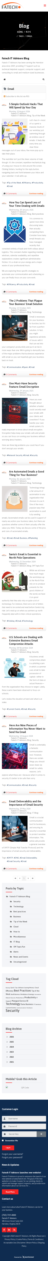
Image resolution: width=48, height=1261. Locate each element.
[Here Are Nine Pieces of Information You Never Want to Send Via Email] (15, 756)
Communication (14, 367)
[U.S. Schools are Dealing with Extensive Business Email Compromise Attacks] (15, 668)
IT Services (37, 1004)
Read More (10, 1192)
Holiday (11, 621)
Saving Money (29, 988)
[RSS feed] (14, 1229)
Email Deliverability (29, 858)
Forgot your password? (12, 1157)
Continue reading (36, 193)
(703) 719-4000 (9, 1215)
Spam (25, 367)
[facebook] (4, 1229)
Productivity (38, 183)
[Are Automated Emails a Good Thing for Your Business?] (15, 499)
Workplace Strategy (27, 994)
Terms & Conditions (35, 1239)
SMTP (10, 858)
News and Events (20, 957)
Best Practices (22, 990)
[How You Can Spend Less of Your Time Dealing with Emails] (15, 230)
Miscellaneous (19, 937)
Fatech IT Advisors (19, 113)
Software (21, 987)
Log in (8, 1148)
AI (27, 1001)
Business (17, 916)
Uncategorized (19, 962)
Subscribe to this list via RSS (17, 96)
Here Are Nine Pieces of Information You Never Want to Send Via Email (27, 728)
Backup (8, 987)
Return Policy (32, 1243)
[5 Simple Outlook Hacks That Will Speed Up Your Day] (15, 131)
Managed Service (19, 1001)
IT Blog (35, 813)
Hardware (29, 1008)
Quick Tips (14, 987)
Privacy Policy (10, 1239)
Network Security (15, 455)
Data (23, 1004)
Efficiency (27, 183)
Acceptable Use (10, 1243)
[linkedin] (9, 1229)
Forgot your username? (12, 1154)
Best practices (38, 214)
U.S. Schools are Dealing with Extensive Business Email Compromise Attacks (26, 640)
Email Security (14, 861)
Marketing (33, 538)
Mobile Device (20, 997)
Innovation (38, 994)
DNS (17, 858)
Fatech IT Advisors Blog (21, 116)
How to (16, 932)
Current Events (14, 709)
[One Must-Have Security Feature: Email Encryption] (15, 411)
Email (10, 186)
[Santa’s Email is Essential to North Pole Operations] (15, 582)
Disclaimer (21, 1243)
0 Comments (11, 193)
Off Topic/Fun (38, 566)
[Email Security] (15, 829)
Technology (37, 312)
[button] (43, 79)
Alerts (15, 952)
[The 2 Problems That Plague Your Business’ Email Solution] (15, 328)
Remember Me (11, 1140)
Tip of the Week (38, 116)
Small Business (21, 538)
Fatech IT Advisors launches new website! (21, 1172)
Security (35, 395)
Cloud (15, 927)
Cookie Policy (21, 1239)
